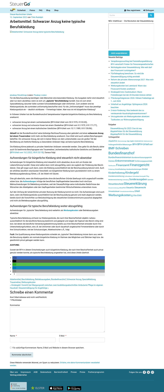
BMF (151, 145)
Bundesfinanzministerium (119, 157)
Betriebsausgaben (42, 279)
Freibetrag (111, 169)
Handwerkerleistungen (134, 169)
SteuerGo (130, 188)
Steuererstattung (113, 188)
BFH (134, 144)
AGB (35, 372)
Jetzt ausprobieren (119, 53)
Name (13, 336)
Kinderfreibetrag (116, 172)
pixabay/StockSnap (18, 95)
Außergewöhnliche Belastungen (120, 145)
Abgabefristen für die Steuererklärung (126, 131)
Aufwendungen (29, 181)
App (11, 10)
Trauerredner (15, 282)
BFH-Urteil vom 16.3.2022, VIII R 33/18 (27, 152)
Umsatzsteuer (114, 191)
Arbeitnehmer (138, 141)
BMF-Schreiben (118, 148)
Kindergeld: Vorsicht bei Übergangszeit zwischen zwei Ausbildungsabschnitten (44, 285)
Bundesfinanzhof (58, 279)
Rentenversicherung (115, 179)
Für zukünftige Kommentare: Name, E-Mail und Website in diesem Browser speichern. (48, 348)
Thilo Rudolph (37, 17)
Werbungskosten (71, 210)
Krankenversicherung (116, 176)
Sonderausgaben (138, 179)
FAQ (40, 10)
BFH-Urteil (143, 144)
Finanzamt (122, 165)
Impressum (26, 372)
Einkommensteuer (125, 160)
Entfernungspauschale (143, 161)
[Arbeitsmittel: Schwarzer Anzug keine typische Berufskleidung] (57, 62)
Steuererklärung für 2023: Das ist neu (126, 128)
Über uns (14, 372)
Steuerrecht (140, 187)
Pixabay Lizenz (40, 95)
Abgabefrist (112, 141)
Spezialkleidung (89, 279)
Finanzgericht (139, 165)
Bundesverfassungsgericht (142, 157)
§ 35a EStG (136, 195)
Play (147, 176)
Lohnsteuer (128, 176)
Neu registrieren (133, 10)
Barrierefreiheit (61, 372)
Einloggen (150, 10)
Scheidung (125, 179)
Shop (56, 10)
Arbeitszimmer (148, 141)
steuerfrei (122, 188)
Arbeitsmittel (15, 279)
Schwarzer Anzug (74, 279)
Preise (32, 10)
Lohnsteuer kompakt (139, 176)
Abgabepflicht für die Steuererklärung (126, 134)
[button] (14, 258)
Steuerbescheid (115, 184)
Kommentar (15, 305)
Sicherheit (21, 10)
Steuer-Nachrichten (18, 14)
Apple (132, 141)
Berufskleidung (27, 279)
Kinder (145, 169)
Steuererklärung (135, 184)
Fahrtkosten (112, 165)
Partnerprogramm (96, 372)
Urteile (29, 14)
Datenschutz (45, 372)
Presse (74, 372)
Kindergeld (132, 172)
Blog (48, 10)
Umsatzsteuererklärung (127, 191)
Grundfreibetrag (120, 169)
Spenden (150, 179)
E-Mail (62, 336)
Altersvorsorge (122, 141)
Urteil (137, 191)
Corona (111, 161)
